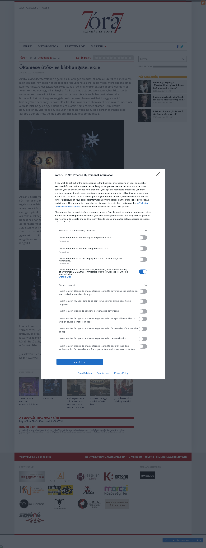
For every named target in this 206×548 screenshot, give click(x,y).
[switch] (143, 237)
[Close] (159, 175)
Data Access (103, 373)
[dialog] (103, 274)
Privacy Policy (121, 373)
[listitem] (103, 230)
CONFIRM (80, 362)
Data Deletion (85, 373)
